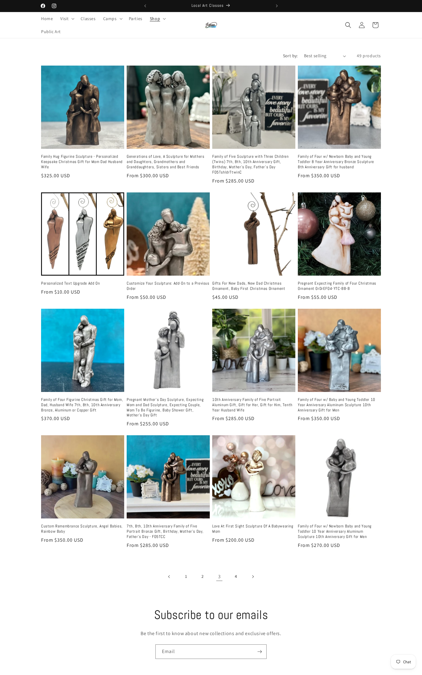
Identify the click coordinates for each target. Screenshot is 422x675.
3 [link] (219, 576)
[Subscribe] (259, 651)
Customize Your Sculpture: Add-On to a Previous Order (168, 286)
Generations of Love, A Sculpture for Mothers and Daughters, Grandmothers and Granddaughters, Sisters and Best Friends (165, 162)
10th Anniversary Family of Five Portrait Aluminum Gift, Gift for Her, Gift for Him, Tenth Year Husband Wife (252, 405)
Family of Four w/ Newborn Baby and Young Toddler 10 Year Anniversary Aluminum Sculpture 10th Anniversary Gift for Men (335, 531)
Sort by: (290, 55)
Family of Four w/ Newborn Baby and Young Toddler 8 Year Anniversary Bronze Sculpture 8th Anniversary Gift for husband (336, 162)
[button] (67, 18)
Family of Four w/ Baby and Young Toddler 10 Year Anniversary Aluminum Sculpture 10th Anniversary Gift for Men (336, 405)
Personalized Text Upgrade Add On (70, 283)
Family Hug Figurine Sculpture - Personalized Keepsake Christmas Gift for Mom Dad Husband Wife (82, 162)
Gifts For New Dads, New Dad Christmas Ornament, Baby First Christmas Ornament (248, 286)
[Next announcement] (277, 6)
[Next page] (253, 576)
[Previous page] (169, 576)
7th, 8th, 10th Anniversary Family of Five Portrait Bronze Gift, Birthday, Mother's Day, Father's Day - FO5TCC (165, 531)
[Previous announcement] (145, 6)
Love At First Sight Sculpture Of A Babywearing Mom (252, 529)
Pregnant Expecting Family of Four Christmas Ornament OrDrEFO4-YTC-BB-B (337, 286)
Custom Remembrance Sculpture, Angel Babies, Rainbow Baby (82, 529)
